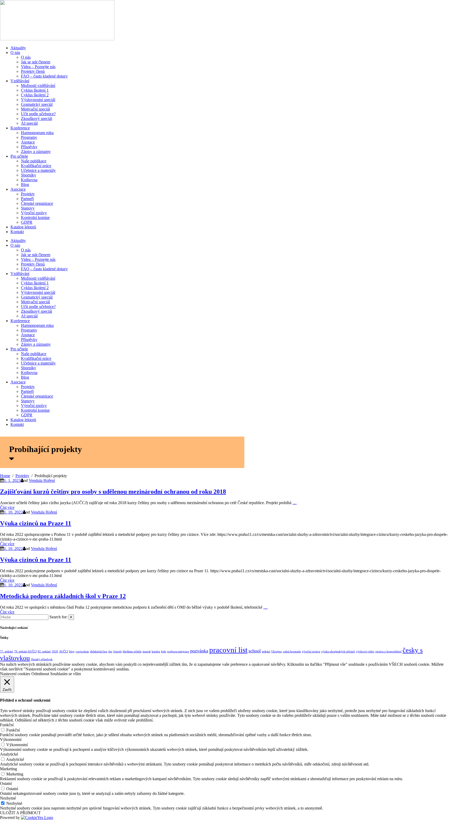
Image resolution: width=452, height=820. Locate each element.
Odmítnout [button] (40, 674)
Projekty (28, 194)
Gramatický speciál (37, 104)
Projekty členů (33, 71)
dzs (110, 651)
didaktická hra (98, 651)
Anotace (28, 142)
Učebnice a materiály (38, 170)
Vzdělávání (19, 81)
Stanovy (28, 208)
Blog (25, 184)
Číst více (7, 507)
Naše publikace (33, 161)
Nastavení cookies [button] (15, 674)
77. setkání (6, 651)
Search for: (58, 617)
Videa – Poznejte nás (38, 66)
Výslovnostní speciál (38, 99)
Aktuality (18, 48)
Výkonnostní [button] (10, 739)
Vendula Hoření (42, 480)
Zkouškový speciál (36, 118)
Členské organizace (37, 203)
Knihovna (29, 180)
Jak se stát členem (35, 62)
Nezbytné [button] (8, 798)
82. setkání (44, 651)
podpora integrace (178, 651)
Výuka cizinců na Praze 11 (35, 523)
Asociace (18, 189)
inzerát (147, 651)
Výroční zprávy (34, 213)
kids (163, 651)
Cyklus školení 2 (35, 95)
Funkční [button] (7, 725)
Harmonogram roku (37, 132)
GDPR (26, 222)
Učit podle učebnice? (38, 114)
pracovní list (228, 650)
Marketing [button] (8, 769)
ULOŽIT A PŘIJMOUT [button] (20, 813)
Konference (20, 128)
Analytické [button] (9, 754)
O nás (15, 52)
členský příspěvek (42, 659)
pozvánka (199, 650)
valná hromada (292, 651)
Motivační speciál (35, 109)
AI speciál (29, 123)
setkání (266, 651)
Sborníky (28, 175)
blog (72, 651)
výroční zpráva (311, 651)
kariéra (156, 651)
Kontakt (17, 231)
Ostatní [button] (6, 783)
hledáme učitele (132, 651)
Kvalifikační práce (36, 165)
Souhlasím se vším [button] (65, 674)
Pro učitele (19, 156)
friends (117, 651)
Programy (29, 137)
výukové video (365, 651)
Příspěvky (29, 147)
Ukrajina (276, 651)
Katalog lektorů (23, 227)
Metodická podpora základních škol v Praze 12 (63, 596)
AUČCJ (63, 651)
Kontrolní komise (35, 217)
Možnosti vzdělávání (38, 85)
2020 (55, 651)
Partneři (27, 198)
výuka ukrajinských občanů (338, 651)
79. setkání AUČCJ (25, 651)
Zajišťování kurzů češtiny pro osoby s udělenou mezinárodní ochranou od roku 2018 (113, 491)
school (254, 650)
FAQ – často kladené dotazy (44, 76)
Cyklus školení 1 (35, 90)
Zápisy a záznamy (36, 151)
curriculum (82, 651)
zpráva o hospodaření (388, 651)
